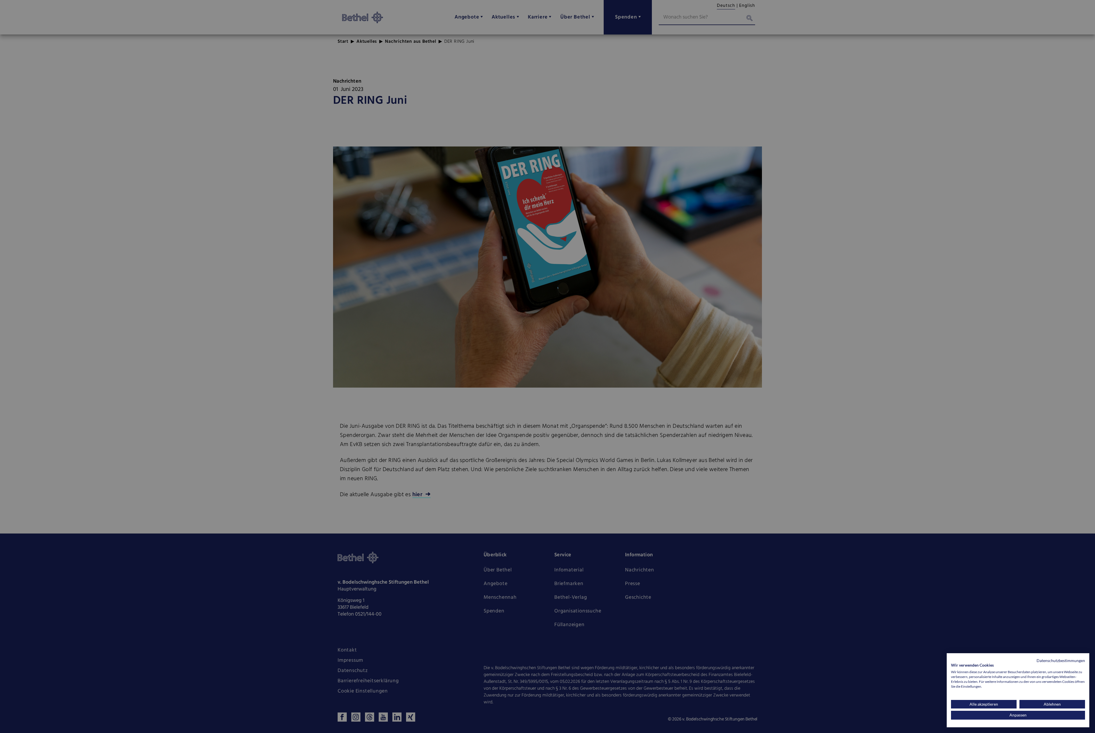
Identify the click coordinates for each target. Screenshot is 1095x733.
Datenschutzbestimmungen (1061, 660)
